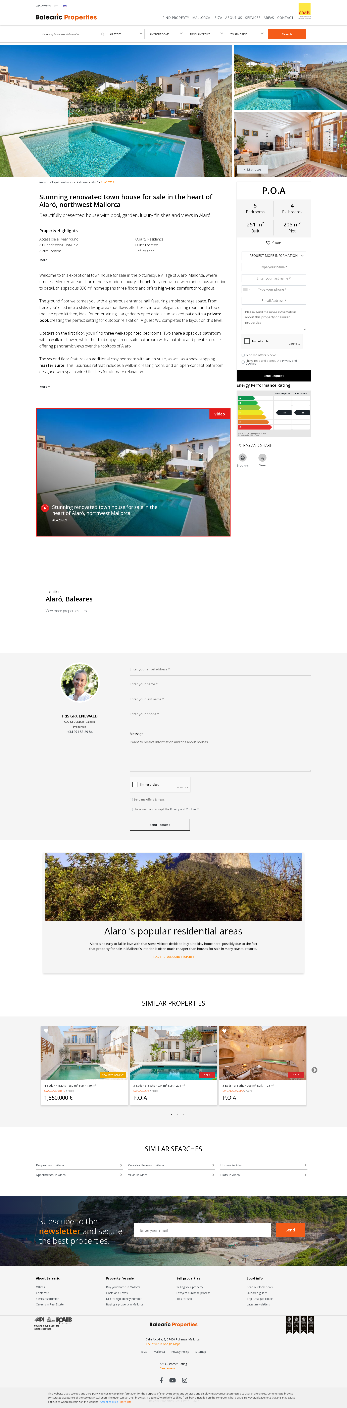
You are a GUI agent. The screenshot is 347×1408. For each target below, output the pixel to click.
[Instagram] (185, 1380)
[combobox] (246, 289)
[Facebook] (161, 1380)
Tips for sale (185, 1299)
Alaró (94, 182)
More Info (126, 1402)
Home (43, 182)
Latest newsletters (258, 1304)
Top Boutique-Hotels (260, 1299)
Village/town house (61, 182)
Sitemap (200, 1352)
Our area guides (257, 1293)
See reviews (168, 1368)
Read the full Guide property (173, 957)
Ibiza (217, 17)
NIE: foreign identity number (124, 1299)
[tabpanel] (84, 1065)
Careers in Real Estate (50, 1304)
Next (313, 1069)
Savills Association (47, 1299)
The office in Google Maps (163, 1344)
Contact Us (43, 1293)
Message (136, 734)
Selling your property (190, 1287)
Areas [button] (269, 17)
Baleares (82, 182)
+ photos (252, 169)
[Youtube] (172, 1380)
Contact (285, 17)
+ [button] (47, 6)
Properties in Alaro (50, 1165)
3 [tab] (184, 1114)
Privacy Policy (180, 1352)
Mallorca (201, 17)
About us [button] (233, 17)
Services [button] (252, 17)
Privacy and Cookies (183, 809)
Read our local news (260, 1287)
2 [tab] (178, 1114)
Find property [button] (176, 17)
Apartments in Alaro (51, 1175)
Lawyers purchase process (193, 1293)
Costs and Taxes (117, 1293)
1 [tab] (171, 1114)
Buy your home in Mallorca (123, 1287)
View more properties (63, 610)
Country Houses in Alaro (146, 1165)
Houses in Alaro (231, 1165)
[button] (65, 6)
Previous (32, 1069)
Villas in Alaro (138, 1175)
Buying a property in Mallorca (124, 1304)
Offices (40, 1287)
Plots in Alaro (230, 1175)
